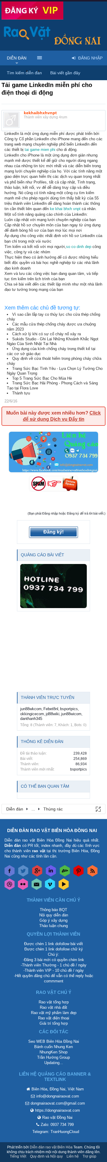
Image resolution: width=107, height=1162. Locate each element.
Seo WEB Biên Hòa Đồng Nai (53, 1041)
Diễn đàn (16, 58)
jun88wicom (71, 714)
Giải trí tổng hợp (54, 1023)
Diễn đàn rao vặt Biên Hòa (51, 1147)
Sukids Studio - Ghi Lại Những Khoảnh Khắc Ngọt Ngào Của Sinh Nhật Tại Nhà (52, 341)
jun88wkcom (31, 709)
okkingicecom (32, 714)
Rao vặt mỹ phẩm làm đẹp (53, 1012)
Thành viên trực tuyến (47, 697)
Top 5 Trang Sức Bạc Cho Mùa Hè (42, 378)
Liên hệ (73, 1156)
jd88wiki (52, 714)
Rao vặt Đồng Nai (57, 1117)
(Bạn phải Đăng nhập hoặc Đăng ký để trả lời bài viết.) (67, 513)
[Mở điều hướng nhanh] (98, 809)
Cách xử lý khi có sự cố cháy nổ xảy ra (46, 334)
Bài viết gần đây (65, 72)
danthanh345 (31, 718)
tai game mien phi (40, 149)
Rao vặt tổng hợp (54, 1002)
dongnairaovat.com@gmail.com (58, 1103)
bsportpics (69, 709)
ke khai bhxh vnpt (65, 209)
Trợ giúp (89, 1156)
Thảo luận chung (53, 926)
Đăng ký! (53, 531)
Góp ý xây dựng (53, 920)
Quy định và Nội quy (46, 1156)
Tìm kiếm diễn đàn (24, 72)
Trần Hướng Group (53, 1057)
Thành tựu (21, 393)
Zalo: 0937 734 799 (57, 1124)
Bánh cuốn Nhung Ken (53, 1047)
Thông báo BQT (53, 910)
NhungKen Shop (53, 1052)
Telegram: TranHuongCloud (55, 1131)
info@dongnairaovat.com (57, 1096)
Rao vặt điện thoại (53, 1018)
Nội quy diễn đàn (53, 915)
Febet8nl (50, 709)
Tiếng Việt (18, 1156)
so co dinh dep (78, 246)
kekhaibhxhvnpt (40, 112)
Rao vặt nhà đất (53, 1007)
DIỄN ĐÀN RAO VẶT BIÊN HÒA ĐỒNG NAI (52, 830)
